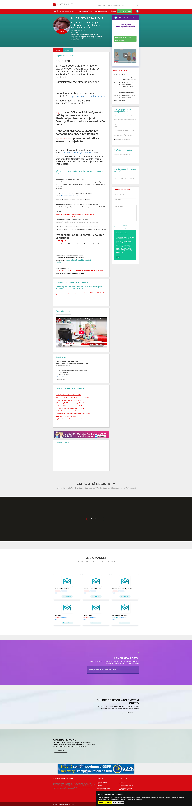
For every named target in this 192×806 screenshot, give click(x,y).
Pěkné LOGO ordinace (124, 789)
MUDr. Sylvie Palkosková (61, 376)
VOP (98, 786)
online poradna (125, 11)
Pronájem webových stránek (126, 788)
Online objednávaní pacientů (126, 785)
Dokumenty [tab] (67, 50)
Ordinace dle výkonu (85, 11)
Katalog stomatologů (137, 11)
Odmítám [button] (108, 802)
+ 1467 (117, 257)
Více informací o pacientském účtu (127, 46)
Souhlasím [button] (101, 802)
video (68, 268)
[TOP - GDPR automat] (81, 434)
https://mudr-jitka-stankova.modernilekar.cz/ (88, 38)
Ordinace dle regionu (67, 11)
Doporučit (116, 222)
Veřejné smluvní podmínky (103, 788)
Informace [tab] (58, 50)
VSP (125, 228)
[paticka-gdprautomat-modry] (96, 769)
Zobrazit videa (95, 519)
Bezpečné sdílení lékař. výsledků (124, 37)
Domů (56, 11)
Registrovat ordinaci (102, 782)
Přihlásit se (99, 785)
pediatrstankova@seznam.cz (89, 96)
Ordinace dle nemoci (101, 11)
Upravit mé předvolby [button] (118, 802)
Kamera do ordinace (124, 783)
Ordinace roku (122, 782)
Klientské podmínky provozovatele (105, 789)
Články (113, 11)
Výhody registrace (101, 783)
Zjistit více (130, 712)
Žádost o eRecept (120, 40)
